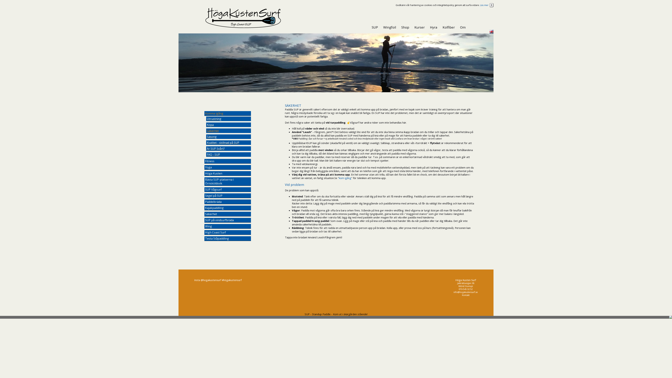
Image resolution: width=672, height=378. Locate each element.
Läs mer (484, 5)
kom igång (345, 178)
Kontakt (466, 295)
